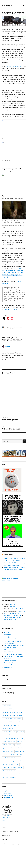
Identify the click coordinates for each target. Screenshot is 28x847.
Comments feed (8, 795)
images (5, 754)
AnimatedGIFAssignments (11, 709)
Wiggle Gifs (7, 634)
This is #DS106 (8, 652)
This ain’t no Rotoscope (11, 663)
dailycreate (5, 328)
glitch (4, 748)
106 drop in (7, 6)
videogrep (6, 767)
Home (4, 827)
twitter (11, 764)
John (5, 327)
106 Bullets (8, 554)
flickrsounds (11, 741)
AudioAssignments (9, 728)
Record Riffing (8, 667)
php (19, 758)
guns (16, 328)
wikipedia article (10, 309)
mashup (19, 754)
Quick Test (12, 604)
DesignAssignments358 (10, 738)
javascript (12, 754)
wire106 (5, 777)
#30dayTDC (5, 839)
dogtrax (7, 346)
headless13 (18, 748)
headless (11, 748)
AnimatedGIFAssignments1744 (12, 722)
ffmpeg (21, 738)
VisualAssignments (17, 767)
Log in (6, 791)
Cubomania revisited (10, 650)
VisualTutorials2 (7, 774)
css (14, 732)
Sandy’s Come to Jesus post (14, 66)
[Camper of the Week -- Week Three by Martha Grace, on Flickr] (14, 585)
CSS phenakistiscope (10, 660)
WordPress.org (8, 797)
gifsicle (18, 745)
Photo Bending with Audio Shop (13, 645)
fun (18, 741)
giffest (5, 745)
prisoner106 (6, 761)
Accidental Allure (9, 665)
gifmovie (11, 745)
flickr (4, 741)
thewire (5, 764)
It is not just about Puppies (12, 639)
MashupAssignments (9, 758)
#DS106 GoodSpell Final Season (13, 654)
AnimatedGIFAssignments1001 (12, 718)
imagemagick (19, 751)
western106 (11, 328)
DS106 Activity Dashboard (10, 831)
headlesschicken (8, 751)
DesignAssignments (9, 735)
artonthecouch (15, 725)
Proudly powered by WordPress (17, 844)
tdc (20, 761)
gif (21, 741)
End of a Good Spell (10, 647)
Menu (23, 5)
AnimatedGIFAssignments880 (12, 712)
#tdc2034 (7, 637)
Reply (4, 363)
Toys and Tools (6, 835)
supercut (15, 761)
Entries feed (7, 793)
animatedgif (20, 327)
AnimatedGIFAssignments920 (12, 715)
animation (6, 725)
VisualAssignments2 (9, 771)
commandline (7, 732)
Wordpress (12, 777)
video (17, 764)
